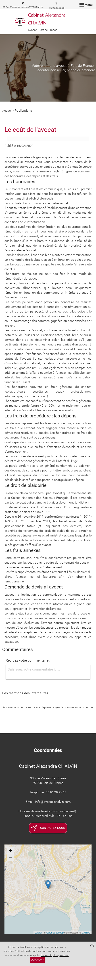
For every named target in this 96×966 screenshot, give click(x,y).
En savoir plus (49, 955)
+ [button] (10, 850)
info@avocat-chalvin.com (53, 801)
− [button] (10, 857)
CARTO (86, 932)
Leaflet (38, 932)
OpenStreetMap (55, 932)
